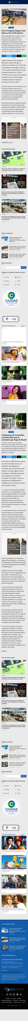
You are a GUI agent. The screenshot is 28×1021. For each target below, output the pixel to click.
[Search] (26, 2)
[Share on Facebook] (4, 56)
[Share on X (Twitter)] (9, 56)
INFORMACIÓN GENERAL (6, 1000)
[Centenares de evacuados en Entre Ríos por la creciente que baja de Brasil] (14, 421)
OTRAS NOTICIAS (17, 1002)
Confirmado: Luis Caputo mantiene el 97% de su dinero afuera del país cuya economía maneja (17, 255)
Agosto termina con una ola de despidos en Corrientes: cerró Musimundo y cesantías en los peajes (13, 193)
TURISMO (19, 998)
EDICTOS (24, 1002)
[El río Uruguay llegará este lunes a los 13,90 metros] (14, 17)
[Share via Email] (19, 56)
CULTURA (13, 998)
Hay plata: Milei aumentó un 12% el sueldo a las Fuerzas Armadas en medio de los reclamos (17, 248)
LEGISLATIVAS (22, 1000)
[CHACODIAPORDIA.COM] (14, 2)
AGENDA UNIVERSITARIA (7, 1002)
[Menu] (2, 2)
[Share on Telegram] (14, 56)
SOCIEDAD (8, 998)
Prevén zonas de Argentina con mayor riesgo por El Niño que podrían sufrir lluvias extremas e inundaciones (14, 218)
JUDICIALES (15, 1000)
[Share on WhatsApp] (24, 56)
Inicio (3, 5)
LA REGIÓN (11, 27)
